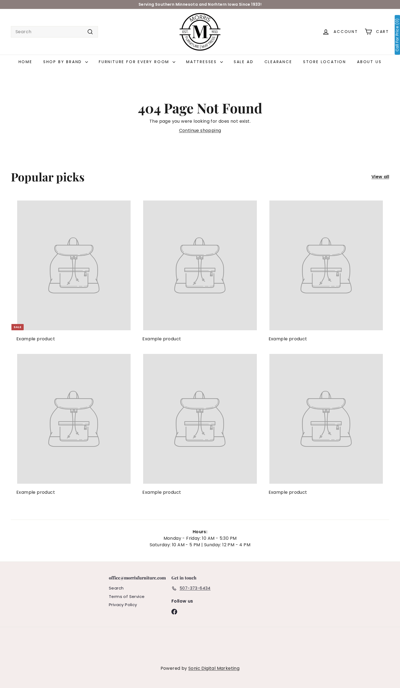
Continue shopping (200, 130)
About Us (369, 61)
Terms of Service (126, 596)
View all (380, 177)
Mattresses (202, 61)
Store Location (324, 61)
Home (25, 61)
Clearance (278, 61)
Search (116, 588)
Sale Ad (244, 61)
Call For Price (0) (397, 34)
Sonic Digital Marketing (213, 668)
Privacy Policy (123, 604)
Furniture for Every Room (135, 61)
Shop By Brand (63, 61)
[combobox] (54, 32)
